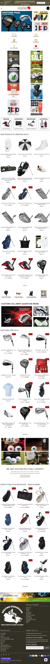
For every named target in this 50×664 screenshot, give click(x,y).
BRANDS (28, 609)
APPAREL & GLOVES (30, 615)
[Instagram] (3, 654)
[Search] (48, 8)
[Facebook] (1, 654)
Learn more (26, 4)
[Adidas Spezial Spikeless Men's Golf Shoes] (41, 169)
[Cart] (48, 2)
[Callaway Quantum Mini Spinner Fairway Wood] (41, 265)
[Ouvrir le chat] (45, 659)
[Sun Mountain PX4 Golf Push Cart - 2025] (41, 567)
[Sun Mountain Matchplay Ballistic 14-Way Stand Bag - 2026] (8, 495)
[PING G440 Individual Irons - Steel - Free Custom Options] (41, 413)
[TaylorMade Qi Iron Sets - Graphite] (8, 366)
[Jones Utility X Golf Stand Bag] (8, 242)
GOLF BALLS (28, 612)
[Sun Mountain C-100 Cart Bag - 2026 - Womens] (8, 519)
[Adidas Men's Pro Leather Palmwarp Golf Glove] (8, 145)
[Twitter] (6, 654)
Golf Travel (3, 640)
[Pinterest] (8, 654)
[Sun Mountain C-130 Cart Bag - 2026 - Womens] (8, 567)
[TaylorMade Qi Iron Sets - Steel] (41, 341)
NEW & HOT (28, 607)
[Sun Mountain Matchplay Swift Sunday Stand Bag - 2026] (25, 519)
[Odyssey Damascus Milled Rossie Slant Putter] (25, 218)
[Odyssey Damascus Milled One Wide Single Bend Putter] (41, 194)
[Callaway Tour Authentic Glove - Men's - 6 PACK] (41, 242)
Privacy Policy (4, 650)
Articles (2, 636)
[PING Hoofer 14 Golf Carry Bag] (25, 194)
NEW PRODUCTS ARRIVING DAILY (15, 134)
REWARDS (28, 621)
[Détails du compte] (46, 2)
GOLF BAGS (28, 613)
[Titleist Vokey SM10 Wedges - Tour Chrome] (8, 341)
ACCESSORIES (29, 618)
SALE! (27, 622)
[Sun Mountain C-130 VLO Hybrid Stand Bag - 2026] (25, 543)
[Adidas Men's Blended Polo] (8, 390)
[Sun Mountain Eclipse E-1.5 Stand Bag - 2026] (8, 543)
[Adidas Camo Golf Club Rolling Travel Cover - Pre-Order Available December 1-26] (8, 169)
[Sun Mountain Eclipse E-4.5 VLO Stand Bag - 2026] (41, 519)
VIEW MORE (25, 434)
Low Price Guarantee (5, 637)
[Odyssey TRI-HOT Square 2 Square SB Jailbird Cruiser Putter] (25, 265)
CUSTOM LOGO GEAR (30, 619)
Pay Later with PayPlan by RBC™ (7, 3)
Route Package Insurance (6, 646)
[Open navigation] (9, 8)
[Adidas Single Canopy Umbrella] (25, 145)
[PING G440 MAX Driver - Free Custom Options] (25, 413)
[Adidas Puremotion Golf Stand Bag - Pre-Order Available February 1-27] (25, 169)
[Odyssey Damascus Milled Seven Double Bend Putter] (41, 218)
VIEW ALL (25, 285)
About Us (2, 642)
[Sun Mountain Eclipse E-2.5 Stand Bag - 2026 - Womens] (41, 495)
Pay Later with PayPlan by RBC (7, 639)
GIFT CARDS (3, 633)
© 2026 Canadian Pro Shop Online (8, 660)
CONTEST (3, 634)
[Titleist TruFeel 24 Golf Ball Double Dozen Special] (41, 366)
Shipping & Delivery (5, 645)
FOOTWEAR (28, 616)
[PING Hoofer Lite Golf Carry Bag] (8, 194)
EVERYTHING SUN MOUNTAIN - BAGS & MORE (20, 484)
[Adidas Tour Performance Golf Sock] (41, 145)
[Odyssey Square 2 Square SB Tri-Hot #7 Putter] (8, 265)
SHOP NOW (25, 476)
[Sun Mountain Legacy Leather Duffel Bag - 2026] (25, 495)
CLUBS (27, 610)
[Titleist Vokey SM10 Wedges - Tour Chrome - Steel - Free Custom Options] (25, 341)
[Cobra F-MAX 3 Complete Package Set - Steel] (41, 390)
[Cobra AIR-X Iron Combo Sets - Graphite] (25, 390)
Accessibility (3, 649)
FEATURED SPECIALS (9, 330)
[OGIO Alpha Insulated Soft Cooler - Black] (25, 242)
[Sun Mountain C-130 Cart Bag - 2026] (25, 567)
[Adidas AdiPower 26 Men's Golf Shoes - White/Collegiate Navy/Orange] (8, 413)
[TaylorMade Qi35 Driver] (25, 366)
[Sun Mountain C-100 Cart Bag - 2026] (41, 543)
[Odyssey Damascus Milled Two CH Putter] (8, 218)
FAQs (2, 2)
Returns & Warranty (5, 648)
